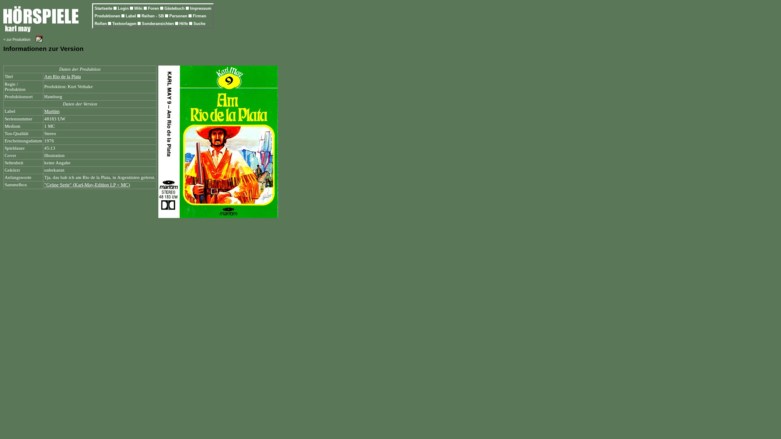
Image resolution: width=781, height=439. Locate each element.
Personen (179, 16)
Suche (199, 23)
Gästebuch (175, 8)
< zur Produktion (17, 39)
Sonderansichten (158, 23)
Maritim (51, 111)
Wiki (139, 8)
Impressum (200, 8)
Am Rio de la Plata (62, 76)
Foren (154, 8)
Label (131, 16)
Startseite (104, 8)
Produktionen (108, 16)
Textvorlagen (125, 23)
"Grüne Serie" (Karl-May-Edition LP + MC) (87, 184)
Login (124, 8)
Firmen (199, 16)
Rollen (101, 23)
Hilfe (184, 23)
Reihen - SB (153, 16)
